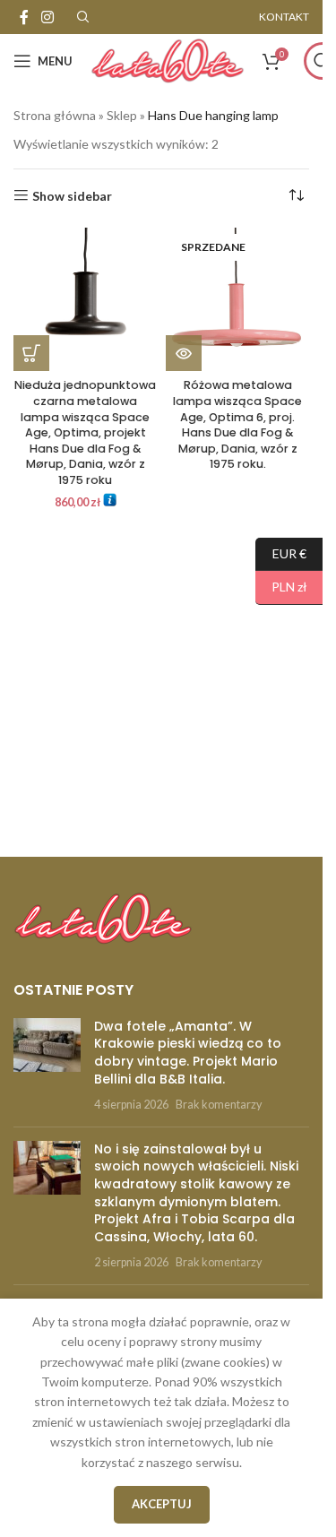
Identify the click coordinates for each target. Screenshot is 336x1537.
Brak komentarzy (219, 1104)
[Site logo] (167, 59)
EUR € (280, 552)
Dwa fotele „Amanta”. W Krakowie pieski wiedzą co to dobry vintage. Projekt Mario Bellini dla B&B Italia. (187, 1052)
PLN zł (281, 586)
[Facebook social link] (24, 17)
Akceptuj (162, 1504)
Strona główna (54, 115)
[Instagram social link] (47, 17)
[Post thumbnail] (47, 1065)
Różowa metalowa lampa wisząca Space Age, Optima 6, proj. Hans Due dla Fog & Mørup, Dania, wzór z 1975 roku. (237, 424)
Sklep (122, 115)
